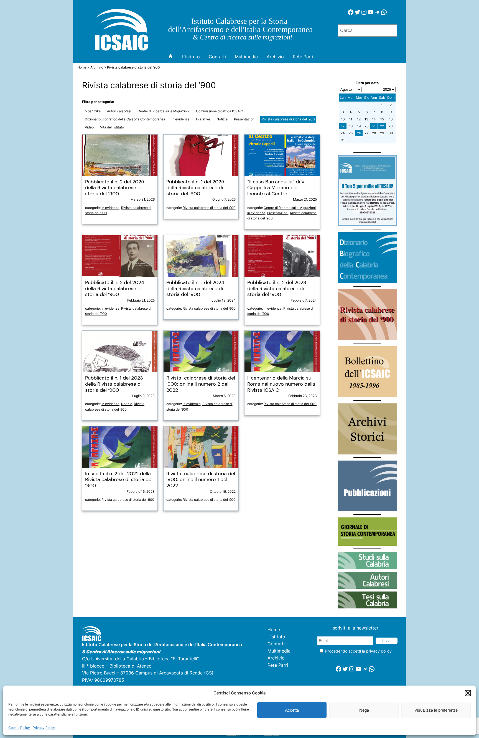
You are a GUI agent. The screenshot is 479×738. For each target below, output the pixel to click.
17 (343, 126)
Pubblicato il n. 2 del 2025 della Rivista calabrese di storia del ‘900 (114, 188)
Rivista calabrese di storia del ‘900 (209, 208)
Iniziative (203, 119)
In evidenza (181, 119)
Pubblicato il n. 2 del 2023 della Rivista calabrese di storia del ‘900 (276, 289)
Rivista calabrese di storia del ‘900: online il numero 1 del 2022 (200, 480)
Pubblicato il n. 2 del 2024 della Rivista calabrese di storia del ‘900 (114, 289)
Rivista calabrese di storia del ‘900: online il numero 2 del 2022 (200, 384)
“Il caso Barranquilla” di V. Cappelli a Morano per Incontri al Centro (276, 188)
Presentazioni (244, 119)
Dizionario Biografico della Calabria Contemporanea (125, 119)
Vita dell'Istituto (112, 127)
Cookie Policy (19, 728)
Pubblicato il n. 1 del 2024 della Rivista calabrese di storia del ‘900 (195, 289)
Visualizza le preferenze (436, 710)
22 (382, 126)
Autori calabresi (119, 111)
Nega (364, 710)
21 (374, 126)
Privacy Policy (44, 728)
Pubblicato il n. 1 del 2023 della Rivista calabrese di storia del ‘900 (114, 384)
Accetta (292, 710)
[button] (468, 693)
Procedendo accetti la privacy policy (358, 651)
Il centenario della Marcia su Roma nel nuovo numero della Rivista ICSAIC (281, 384)
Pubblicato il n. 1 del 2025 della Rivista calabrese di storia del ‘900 (195, 188)
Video (89, 127)
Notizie (222, 119)
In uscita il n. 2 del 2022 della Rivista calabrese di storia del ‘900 (118, 480)
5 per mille (93, 111)
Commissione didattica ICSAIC (219, 111)
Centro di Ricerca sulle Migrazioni (163, 111)
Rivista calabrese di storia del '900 (288, 119)
